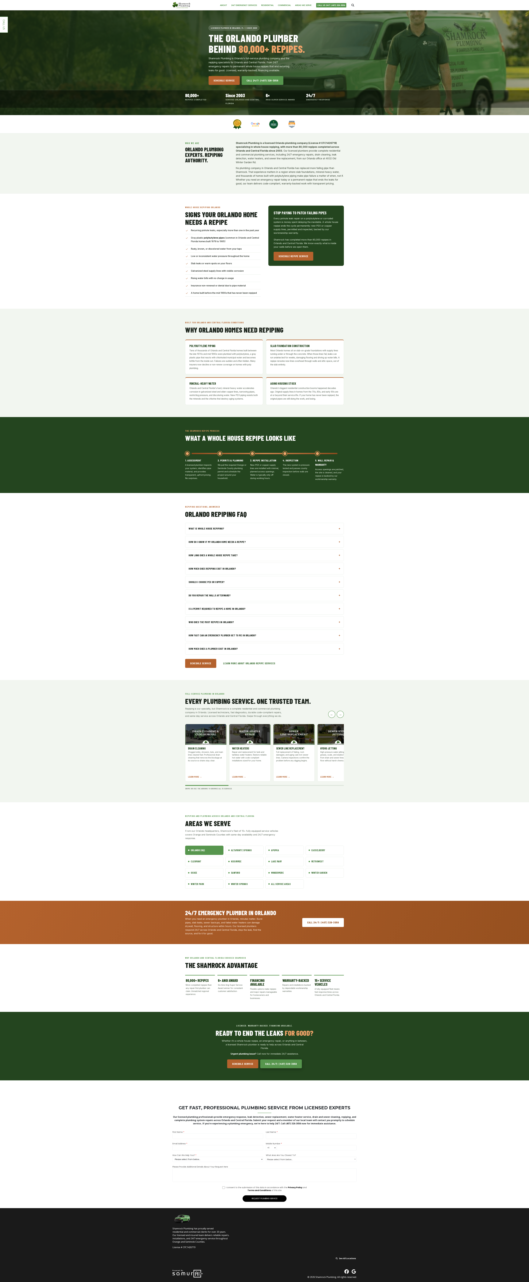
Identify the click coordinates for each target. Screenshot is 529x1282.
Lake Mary (276, 861)
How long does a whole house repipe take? (213, 555)
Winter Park (197, 883)
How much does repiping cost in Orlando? (212, 568)
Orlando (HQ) (198, 850)
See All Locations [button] (347, 1258)
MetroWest (317, 861)
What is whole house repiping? (206, 528)
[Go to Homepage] (181, 5)
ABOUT (223, 5)
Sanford (235, 872)
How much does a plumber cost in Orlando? (213, 648)
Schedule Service (224, 80)
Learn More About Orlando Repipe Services (249, 663)
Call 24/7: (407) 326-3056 (262, 80)
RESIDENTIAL (267, 5)
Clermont (196, 861)
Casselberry (318, 850)
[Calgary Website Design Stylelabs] (187, 1273)
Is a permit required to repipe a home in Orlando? (217, 608)
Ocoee (194, 872)
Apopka (275, 850)
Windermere (277, 872)
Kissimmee (236, 861)
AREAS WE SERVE (303, 5)
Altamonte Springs (241, 850)
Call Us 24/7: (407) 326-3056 (331, 5)
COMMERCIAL (284, 5)
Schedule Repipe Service (293, 256)
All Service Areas (281, 883)
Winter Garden (319, 872)
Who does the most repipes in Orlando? (211, 622)
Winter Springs (239, 883)
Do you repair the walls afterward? (209, 595)
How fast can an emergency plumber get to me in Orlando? (222, 635)
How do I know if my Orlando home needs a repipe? (217, 541)
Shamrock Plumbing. (326, 1277)
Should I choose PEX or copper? (206, 582)
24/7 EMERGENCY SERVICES (244, 5)
